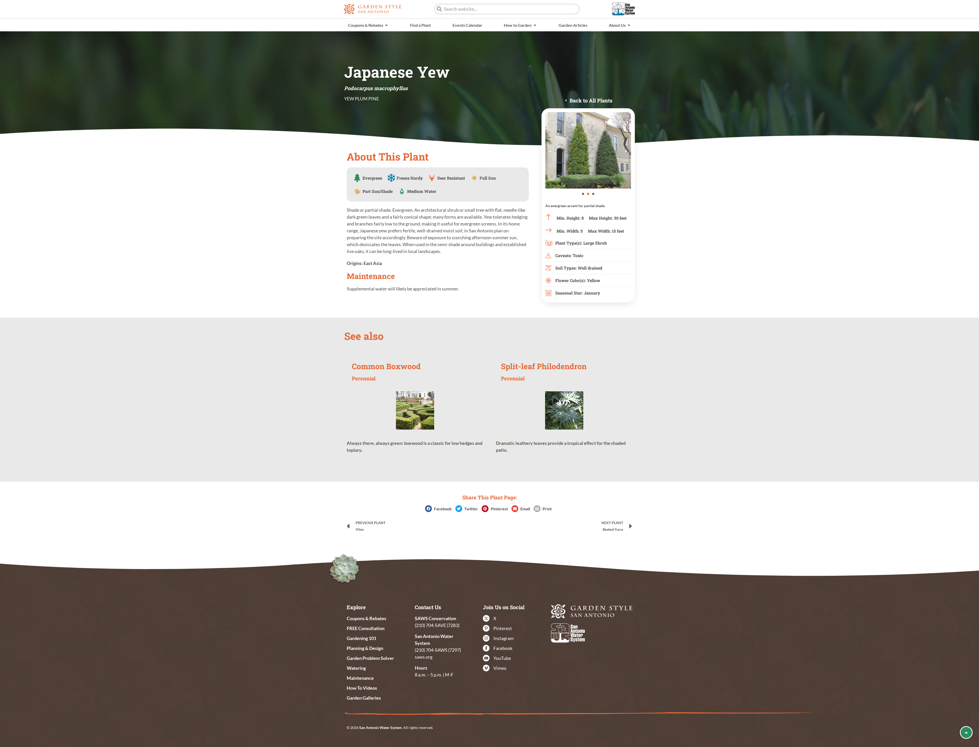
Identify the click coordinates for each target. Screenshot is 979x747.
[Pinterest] (486, 628)
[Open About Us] (629, 25)
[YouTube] (486, 658)
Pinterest (502, 628)
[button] (550, 151)
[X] (486, 618)
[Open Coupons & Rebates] (386, 25)
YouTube (502, 658)
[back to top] (966, 732)
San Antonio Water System (380, 727)
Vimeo (499, 668)
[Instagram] (486, 638)
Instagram (503, 638)
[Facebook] (486, 648)
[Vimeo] (486, 668)
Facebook (502, 648)
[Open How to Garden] (535, 25)
